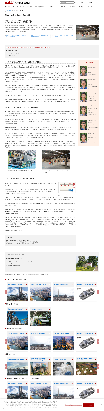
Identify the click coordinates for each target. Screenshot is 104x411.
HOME (5, 11)
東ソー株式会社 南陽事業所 (61, 284)
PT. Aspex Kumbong (36, 309)
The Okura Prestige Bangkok (61, 333)
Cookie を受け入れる (89, 405)
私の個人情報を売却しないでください (73, 405)
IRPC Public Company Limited (16, 359)
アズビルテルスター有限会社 (61, 359)
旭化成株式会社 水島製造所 (15, 284)
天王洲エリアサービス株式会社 (39, 284)
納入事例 (9, 10)
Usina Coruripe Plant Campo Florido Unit (84, 359)
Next (98, 292)
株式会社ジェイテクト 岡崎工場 (85, 284)
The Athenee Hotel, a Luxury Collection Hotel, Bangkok (38, 359)
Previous (6, 292)
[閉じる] (101, 404)
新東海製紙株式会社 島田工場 (15, 309)
